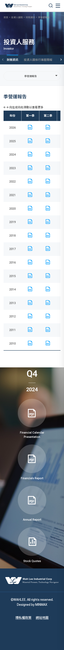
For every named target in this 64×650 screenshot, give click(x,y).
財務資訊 (30, 17)
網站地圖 (42, 617)
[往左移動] (3, 59)
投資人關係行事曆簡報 (38, 60)
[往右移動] (61, 59)
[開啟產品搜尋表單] (51, 5)
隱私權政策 (23, 617)
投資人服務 (17, 17)
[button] (58, 6)
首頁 (6, 17)
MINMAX (41, 604)
